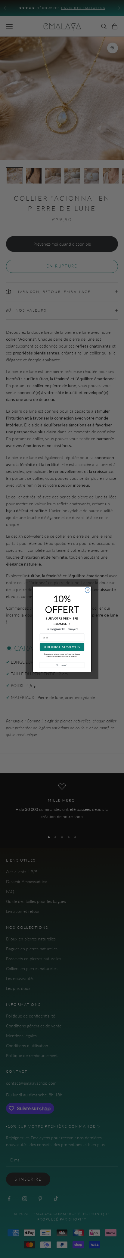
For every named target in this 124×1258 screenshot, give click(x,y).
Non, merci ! (62, 664)
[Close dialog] (87, 590)
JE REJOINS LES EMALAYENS (62, 646)
